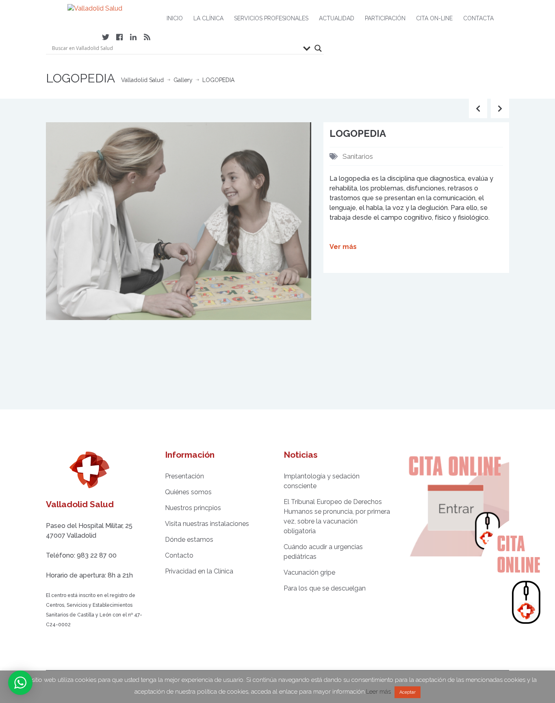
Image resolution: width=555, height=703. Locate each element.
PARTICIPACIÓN (385, 18)
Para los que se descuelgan (325, 588)
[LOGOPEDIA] (178, 220)
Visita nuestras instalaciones (207, 524)
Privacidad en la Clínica (199, 571)
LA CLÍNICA (208, 18)
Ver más (343, 247)
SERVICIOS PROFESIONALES (271, 18)
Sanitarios (358, 156)
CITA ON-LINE (434, 18)
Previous (46, 221)
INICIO (175, 18)
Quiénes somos (188, 492)
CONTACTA (478, 18)
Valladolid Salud (142, 80)
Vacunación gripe (309, 572)
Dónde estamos (189, 539)
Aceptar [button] (407, 692)
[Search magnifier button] (318, 48)
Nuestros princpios (193, 508)
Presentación (184, 476)
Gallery (183, 80)
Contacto (179, 555)
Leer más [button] (378, 691)
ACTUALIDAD (336, 18)
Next (311, 221)
